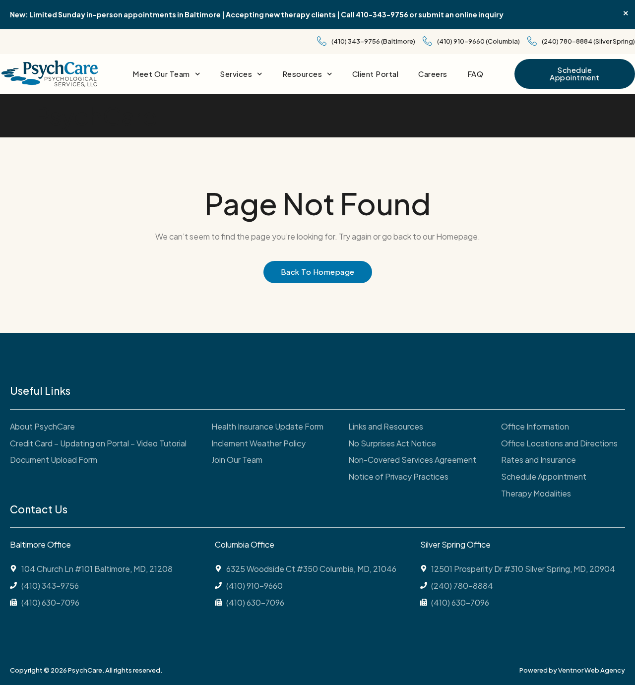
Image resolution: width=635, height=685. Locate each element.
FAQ (475, 73)
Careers (432, 73)
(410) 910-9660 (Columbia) (478, 41)
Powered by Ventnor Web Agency (572, 670)
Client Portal (375, 73)
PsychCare (96, 116)
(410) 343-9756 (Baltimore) (373, 41)
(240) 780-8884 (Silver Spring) (588, 41)
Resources (302, 73)
